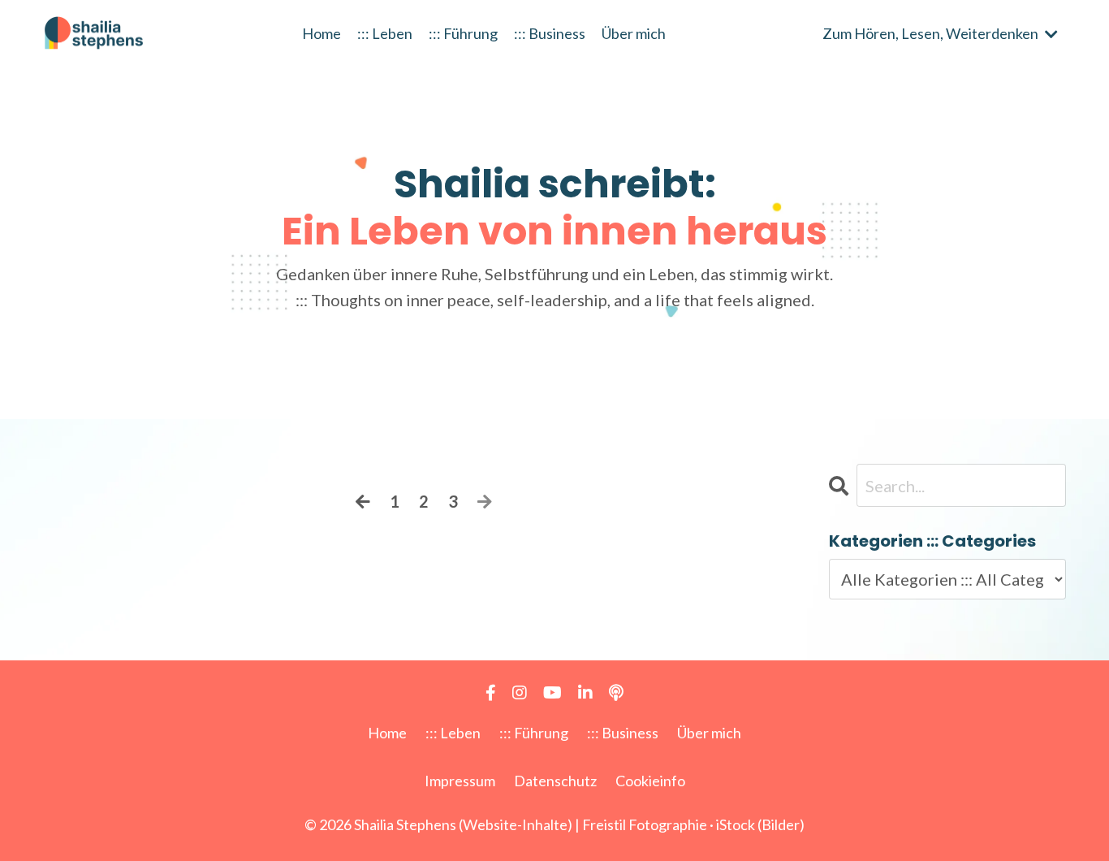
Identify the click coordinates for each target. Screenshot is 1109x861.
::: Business (549, 33)
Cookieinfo (650, 781)
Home (321, 33)
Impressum (460, 781)
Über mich (634, 33)
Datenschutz (555, 781)
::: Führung (463, 33)
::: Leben (384, 33)
